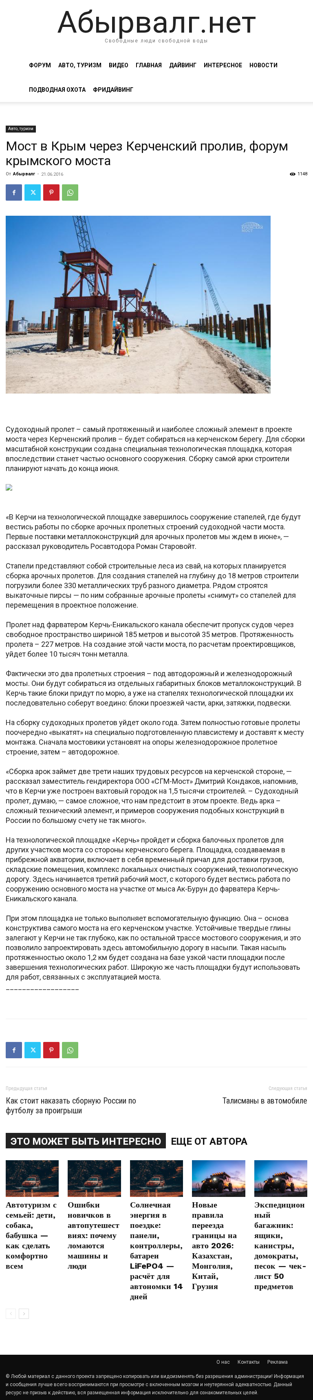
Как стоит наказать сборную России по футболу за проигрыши (71, 1105)
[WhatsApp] (70, 192)
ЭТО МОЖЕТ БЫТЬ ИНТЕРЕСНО (86, 1141)
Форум (40, 65)
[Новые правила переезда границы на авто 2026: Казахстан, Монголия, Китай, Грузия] (218, 1178)
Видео (118, 65)
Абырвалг (24, 174)
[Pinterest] (51, 192)
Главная (149, 65)
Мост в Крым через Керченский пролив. (74, 409)
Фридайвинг (113, 89)
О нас (223, 1362)
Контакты (249, 1362)
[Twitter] (32, 192)
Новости (263, 65)
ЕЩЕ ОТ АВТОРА (209, 1141)
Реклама (277, 1362)
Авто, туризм (79, 65)
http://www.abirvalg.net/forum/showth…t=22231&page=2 (98, 996)
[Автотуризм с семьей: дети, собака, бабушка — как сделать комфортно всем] (32, 1178)
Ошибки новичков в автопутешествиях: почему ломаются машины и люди (93, 1235)
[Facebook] (14, 192)
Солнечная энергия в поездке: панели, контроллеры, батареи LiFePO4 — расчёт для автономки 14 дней (156, 1250)
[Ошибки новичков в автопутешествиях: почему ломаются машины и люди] (94, 1178)
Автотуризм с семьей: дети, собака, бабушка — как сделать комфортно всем (31, 1235)
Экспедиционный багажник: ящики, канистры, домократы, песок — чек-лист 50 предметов (280, 1245)
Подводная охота (57, 89)
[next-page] (24, 1314)
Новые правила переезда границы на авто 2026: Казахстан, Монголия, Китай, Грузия (214, 1245)
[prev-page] (11, 1314)
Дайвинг (182, 65)
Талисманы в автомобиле (265, 1101)
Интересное (223, 65)
